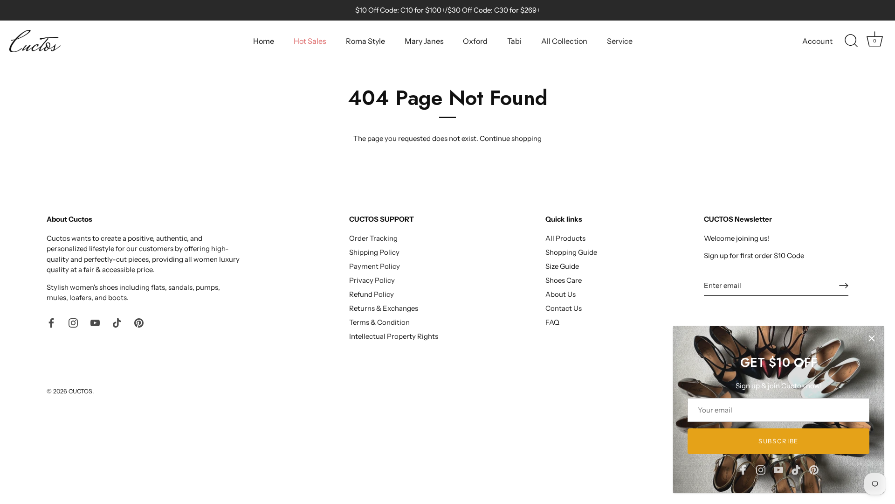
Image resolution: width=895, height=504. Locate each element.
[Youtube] (778, 469)
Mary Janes (424, 41)
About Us (560, 294)
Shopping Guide (571, 252)
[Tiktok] (796, 469)
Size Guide (562, 266)
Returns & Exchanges (383, 308)
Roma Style (365, 41)
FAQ (552, 322)
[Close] (871, 338)
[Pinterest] (814, 469)
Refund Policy (371, 294)
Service (620, 41)
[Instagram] (760, 469)
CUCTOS (80, 391)
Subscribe (778, 441)
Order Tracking (373, 238)
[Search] (851, 41)
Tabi (514, 41)
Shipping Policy (374, 252)
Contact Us (563, 308)
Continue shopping (511, 138)
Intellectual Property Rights (393, 336)
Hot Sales (310, 41)
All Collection (564, 41)
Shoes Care (563, 280)
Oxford (475, 41)
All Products (565, 238)
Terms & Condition (379, 322)
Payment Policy (374, 266)
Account (817, 41)
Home (263, 41)
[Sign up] (843, 285)
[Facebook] (743, 469)
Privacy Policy (372, 280)
